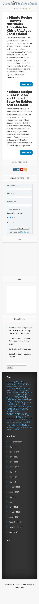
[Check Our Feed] (25, 171)
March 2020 (13, 462)
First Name (11, 193)
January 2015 (14, 492)
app (29, 384)
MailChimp (24, 232)
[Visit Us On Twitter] (18, 171)
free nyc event (14, 401)
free (17, 396)
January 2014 (14, 517)
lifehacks (28, 420)
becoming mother (16, 388)
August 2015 (14, 477)
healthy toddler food (17, 410)
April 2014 (12, 502)
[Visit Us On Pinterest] (21, 171)
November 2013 (15, 527)
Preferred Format (15, 213)
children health (10, 395)
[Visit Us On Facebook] (14, 171)
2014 (16, 384)
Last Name (11, 202)
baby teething (18, 386)
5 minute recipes (15, 382)
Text (13, 222)
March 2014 (13, 507)
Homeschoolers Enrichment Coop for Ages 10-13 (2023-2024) (20, 341)
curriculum (21, 394)
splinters (12, 427)
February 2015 (14, 487)
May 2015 (12, 482)
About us (23, 384)
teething (17, 427)
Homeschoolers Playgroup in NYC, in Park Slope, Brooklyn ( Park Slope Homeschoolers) (20, 330)
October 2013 (14, 532)
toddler (23, 427)
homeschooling (17, 414)
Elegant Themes (19, 584)
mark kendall (10, 422)
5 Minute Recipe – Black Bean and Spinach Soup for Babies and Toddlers (19, 98)
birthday (14, 390)
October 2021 (14, 452)
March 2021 (13, 457)
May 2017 (12, 472)
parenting (19, 424)
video (18, 429)
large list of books (21, 420)
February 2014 (14, 512)
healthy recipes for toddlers (18, 407)
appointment (10, 386)
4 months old (10, 382)
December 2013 (15, 522)
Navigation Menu (20, 8)
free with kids (27, 402)
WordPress (19, 587)
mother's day (22, 422)
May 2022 (12, 447)
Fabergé (12, 397)
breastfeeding (19, 392)
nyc (28, 421)
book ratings (20, 390)
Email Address (13, 185)
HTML (14, 217)
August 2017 (14, 467)
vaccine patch (10, 429)
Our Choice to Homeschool (20, 349)
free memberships (21, 399)
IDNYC (21, 417)
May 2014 (12, 497)
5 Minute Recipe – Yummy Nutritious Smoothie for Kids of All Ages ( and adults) (19, 26)
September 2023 (15, 442)
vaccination (28, 427)
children (30, 392)
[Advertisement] (20, 259)
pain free (8, 425)
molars (16, 422)
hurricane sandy (11, 418)
